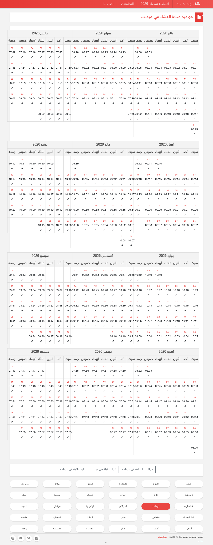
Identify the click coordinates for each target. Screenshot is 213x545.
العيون (156, 483)
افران (122, 528)
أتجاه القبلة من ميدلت (103, 469)
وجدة (24, 528)
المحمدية (123, 483)
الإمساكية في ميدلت (72, 469)
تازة (156, 495)
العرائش (123, 506)
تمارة (122, 495)
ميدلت (156, 506)
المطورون (127, 4)
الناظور (90, 483)
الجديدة (90, 528)
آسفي (189, 528)
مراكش (57, 506)
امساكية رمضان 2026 (155, 4)
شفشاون (188, 506)
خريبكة (90, 495)
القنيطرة (57, 517)
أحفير (156, 528)
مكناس (156, 517)
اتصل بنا (108, 4)
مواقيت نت (185, 4)
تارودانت (189, 495)
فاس (123, 517)
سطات (57, 495)
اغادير (188, 483)
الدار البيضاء (188, 517)
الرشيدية (90, 506)
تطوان (24, 506)
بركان (57, 483)
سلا (24, 495)
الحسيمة (57, 528)
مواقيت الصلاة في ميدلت (137, 469)
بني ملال (24, 483)
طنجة (24, 517)
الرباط (90, 517)
